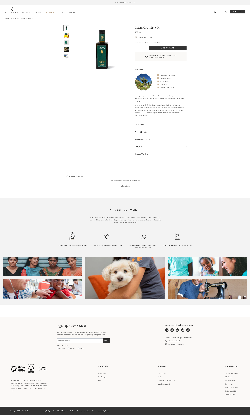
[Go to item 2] (66, 35)
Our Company (103, 377)
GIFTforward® (49, 12)
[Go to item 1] (66, 28)
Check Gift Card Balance (166, 380)
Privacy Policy (46, 411)
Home (7, 18)
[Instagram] (177, 330)
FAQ (159, 377)
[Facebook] (172, 330)
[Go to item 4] (66, 49)
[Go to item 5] (66, 56)
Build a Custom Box (231, 387)
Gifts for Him (15, 18)
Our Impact (72, 12)
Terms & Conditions (59, 411)
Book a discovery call (156, 57)
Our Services (26, 12)
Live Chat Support (164, 384)
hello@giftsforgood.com (176, 344)
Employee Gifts (230, 394)
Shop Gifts (37, 12)
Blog (99, 380)
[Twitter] (188, 330)
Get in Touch (237, 12)
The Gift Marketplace (232, 373)
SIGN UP (106, 340)
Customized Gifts (231, 391)
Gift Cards (61, 12)
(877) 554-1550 (131, 2)
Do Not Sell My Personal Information (79, 411)
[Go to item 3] (66, 42)
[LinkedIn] (167, 330)
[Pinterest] (182, 330)
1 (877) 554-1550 (174, 341)
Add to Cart (167, 48)
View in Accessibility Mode (100, 411)
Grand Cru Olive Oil (27, 18)
